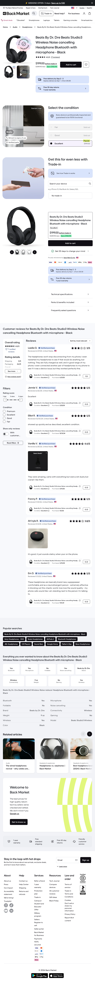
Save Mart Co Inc (69, 258)
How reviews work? (14, 377)
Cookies (68, 900)
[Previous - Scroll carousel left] (83, 734)
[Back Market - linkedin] (11, 911)
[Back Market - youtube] (6, 911)
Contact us (23, 881)
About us (7, 881)
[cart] (89, 13)
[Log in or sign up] (84, 13)
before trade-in (51, 64)
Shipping (22, 888)
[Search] (34, 13)
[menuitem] (34, 20)
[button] (24, 44)
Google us (14, 813)
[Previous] (12, 252)
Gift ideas (53, 897)
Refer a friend (39, 881)
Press (6, 884)
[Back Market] (16, 13)
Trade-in (37, 897)
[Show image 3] (29, 252)
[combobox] (70, 184)
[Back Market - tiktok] (11, 905)
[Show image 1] (17, 252)
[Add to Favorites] (86, 65)
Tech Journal (54, 881)
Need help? (59, 13)
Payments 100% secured (38, 942)
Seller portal (39, 929)
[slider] (5, 400)
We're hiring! (8, 898)
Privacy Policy (70, 914)
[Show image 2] (23, 252)
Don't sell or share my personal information (69, 907)
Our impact (8, 888)
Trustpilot (7, 901)
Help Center (24, 884)
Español (89, 8)
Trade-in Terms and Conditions (69, 894)
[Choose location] (75, 8)
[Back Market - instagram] (6, 905)
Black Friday (54, 901)
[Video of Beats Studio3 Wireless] (23, 72)
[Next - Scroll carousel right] (89, 734)
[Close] (92, 3)
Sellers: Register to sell (38, 922)
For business (74, 13)
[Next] (35, 252)
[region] (47, 756)
